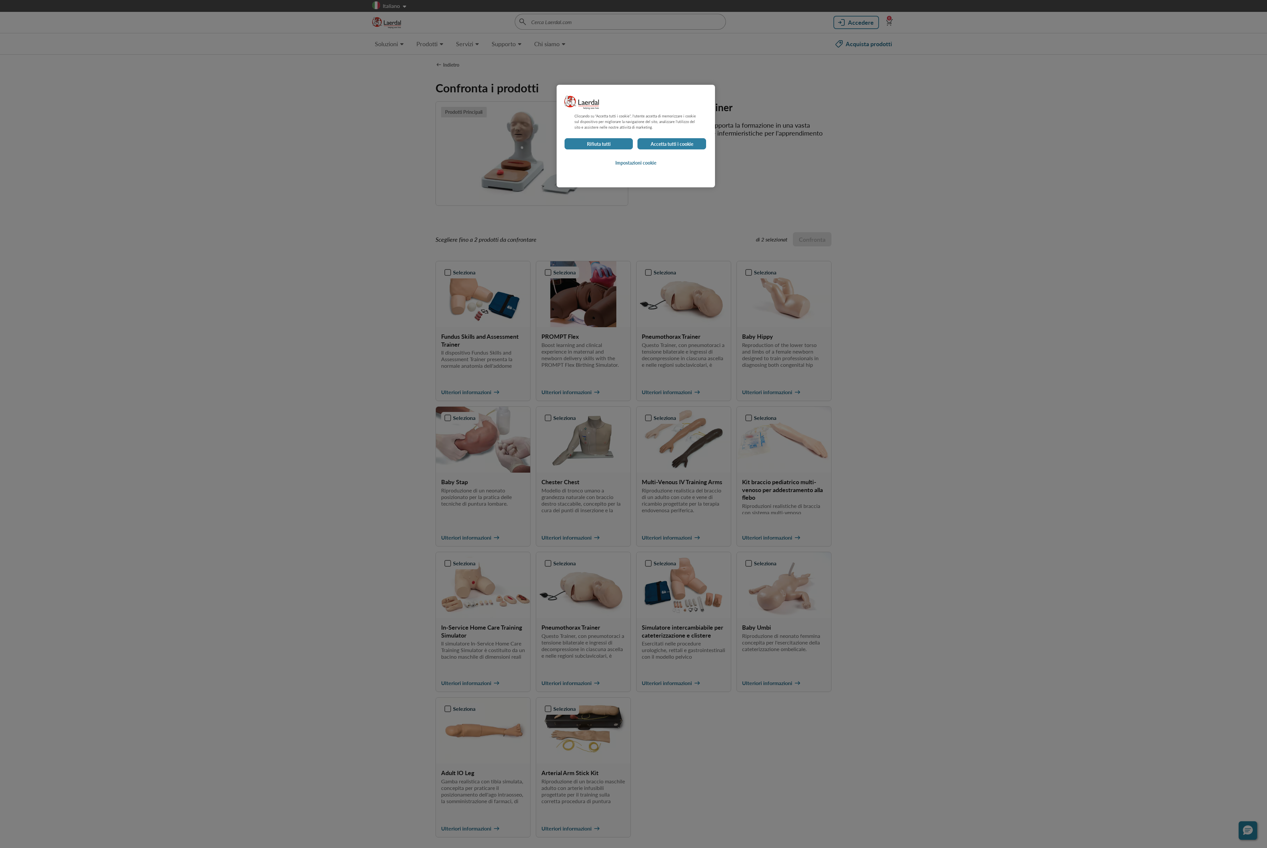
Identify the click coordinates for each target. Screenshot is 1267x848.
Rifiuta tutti (599, 144)
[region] (636, 136)
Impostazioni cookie (635, 162)
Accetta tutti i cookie (672, 144)
